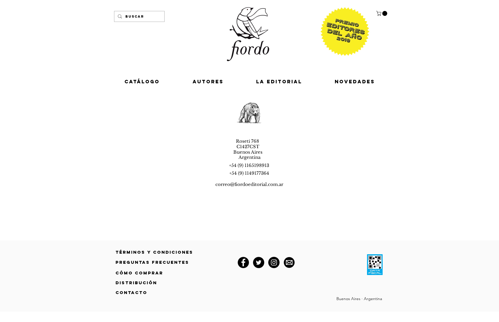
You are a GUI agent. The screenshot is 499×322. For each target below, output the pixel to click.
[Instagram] (274, 262)
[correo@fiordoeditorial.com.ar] (289, 262)
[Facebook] (243, 262)
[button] (382, 13)
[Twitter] (258, 262)
